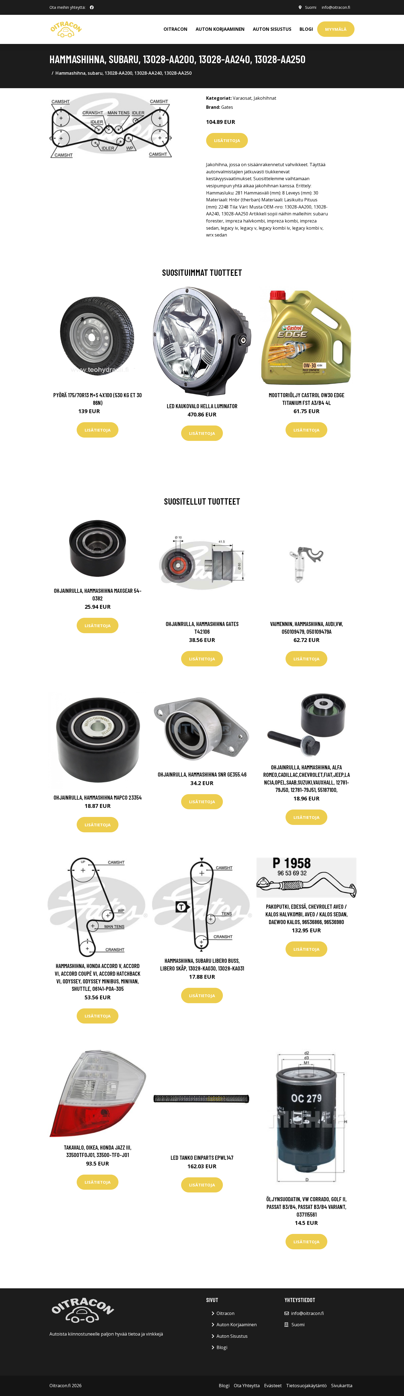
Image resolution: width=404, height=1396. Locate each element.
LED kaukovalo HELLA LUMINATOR (202, 405)
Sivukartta (341, 1386)
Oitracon (225, 1313)
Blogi (306, 29)
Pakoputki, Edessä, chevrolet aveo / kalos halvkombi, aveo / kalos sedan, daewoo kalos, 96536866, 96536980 (306, 914)
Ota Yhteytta (247, 1386)
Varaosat (242, 98)
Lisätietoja (227, 140)
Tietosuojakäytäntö (306, 1386)
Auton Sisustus (232, 1336)
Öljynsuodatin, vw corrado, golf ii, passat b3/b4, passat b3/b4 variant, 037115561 (306, 1206)
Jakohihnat (265, 98)
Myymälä (336, 29)
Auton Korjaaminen (237, 1325)
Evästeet (273, 1386)
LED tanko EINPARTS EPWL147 (202, 1157)
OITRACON (175, 29)
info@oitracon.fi (336, 7)
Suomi (310, 7)
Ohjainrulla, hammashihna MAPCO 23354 (98, 797)
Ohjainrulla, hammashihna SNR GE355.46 (202, 774)
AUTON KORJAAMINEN (220, 29)
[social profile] (92, 7)
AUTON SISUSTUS (272, 29)
